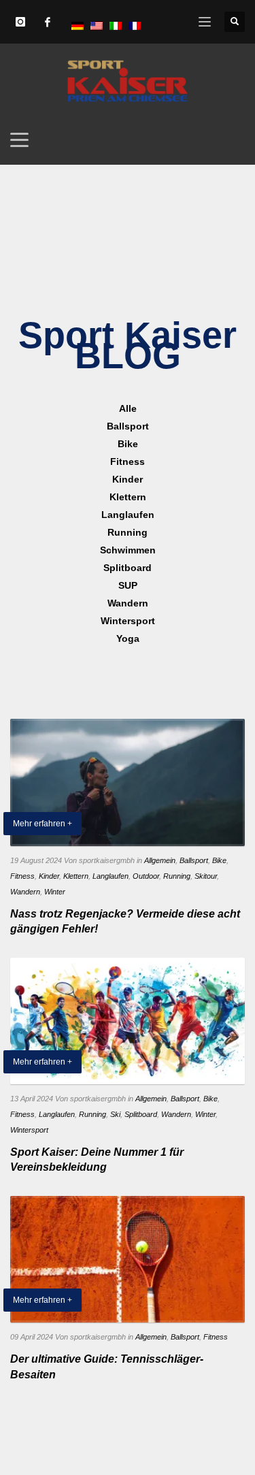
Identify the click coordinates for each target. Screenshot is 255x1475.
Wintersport (29, 1130)
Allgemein (159, 860)
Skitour (205, 876)
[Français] (135, 25)
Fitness (22, 876)
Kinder (49, 876)
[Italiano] (115, 25)
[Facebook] (47, 22)
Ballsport (194, 860)
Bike (219, 860)
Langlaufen (110, 876)
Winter (54, 892)
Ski (115, 1114)
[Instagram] (20, 22)
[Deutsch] (77, 25)
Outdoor (146, 876)
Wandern (25, 892)
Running (176, 876)
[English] (96, 25)
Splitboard (140, 1114)
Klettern (75, 876)
